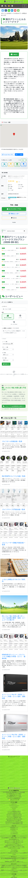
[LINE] (9, 10)
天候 (4, 352)
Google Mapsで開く (9, 154)
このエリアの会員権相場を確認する (14, 489)
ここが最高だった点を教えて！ (10, 328)
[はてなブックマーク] (12, 10)
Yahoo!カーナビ (21, 397)
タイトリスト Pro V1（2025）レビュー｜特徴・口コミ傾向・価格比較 (13, 779)
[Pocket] (15, 10)
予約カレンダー (14, 213)
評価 (3, 312)
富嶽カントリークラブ (18, 395)
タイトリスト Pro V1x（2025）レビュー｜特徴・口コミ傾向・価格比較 (14, 819)
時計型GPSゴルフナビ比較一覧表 (13, 559)
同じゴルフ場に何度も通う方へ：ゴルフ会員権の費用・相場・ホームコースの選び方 (13, 701)
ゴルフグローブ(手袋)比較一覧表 (13, 592)
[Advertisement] (14, 856)
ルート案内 (19, 154)
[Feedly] (18, 10)
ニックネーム (4, 306)
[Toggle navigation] (24, 5)
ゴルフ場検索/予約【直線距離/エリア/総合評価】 (14, 875)
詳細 (25, 403)
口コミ (15, 218)
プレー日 (4, 231)
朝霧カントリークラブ (18, 419)
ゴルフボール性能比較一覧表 (12, 524)
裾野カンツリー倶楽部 (18, 443)
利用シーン (5, 347)
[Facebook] (6, 10)
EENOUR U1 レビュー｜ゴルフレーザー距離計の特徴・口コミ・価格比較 (13, 739)
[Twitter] (3, 10)
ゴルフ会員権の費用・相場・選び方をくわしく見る (11, 491)
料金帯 (4, 357)
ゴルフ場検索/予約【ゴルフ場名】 (14, 876)
